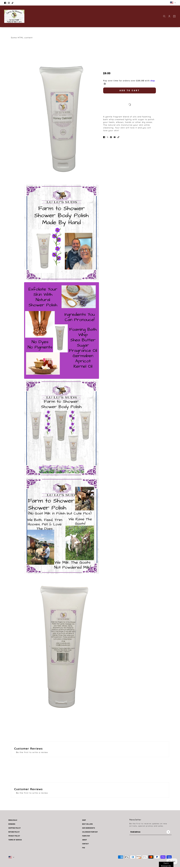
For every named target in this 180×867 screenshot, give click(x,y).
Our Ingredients (88, 828)
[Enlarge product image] (61, 120)
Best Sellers (87, 824)
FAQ (83, 847)
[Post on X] (107, 137)
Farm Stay (86, 836)
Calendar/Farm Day (90, 832)
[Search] (164, 16)
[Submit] (168, 832)
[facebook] (5, 2)
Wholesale (12, 820)
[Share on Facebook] (104, 137)
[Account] (169, 16)
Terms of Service (15, 840)
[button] (118, 137)
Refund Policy (14, 832)
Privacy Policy (14, 836)
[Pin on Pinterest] (111, 137)
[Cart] (174, 16)
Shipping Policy (14, 828)
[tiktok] (12, 2)
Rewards (11, 824)
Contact (85, 844)
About (84, 840)
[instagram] (9, 2)
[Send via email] (115, 137)
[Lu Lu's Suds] (14, 16)
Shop (84, 820)
